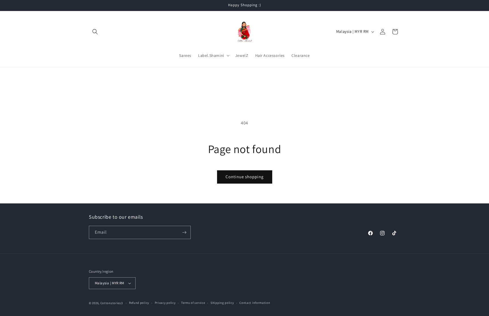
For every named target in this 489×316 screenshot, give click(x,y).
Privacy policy (165, 303)
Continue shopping (245, 176)
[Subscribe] (184, 232)
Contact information (254, 303)
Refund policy (139, 303)
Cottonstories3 (111, 303)
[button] (95, 31)
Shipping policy (222, 303)
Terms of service (193, 303)
